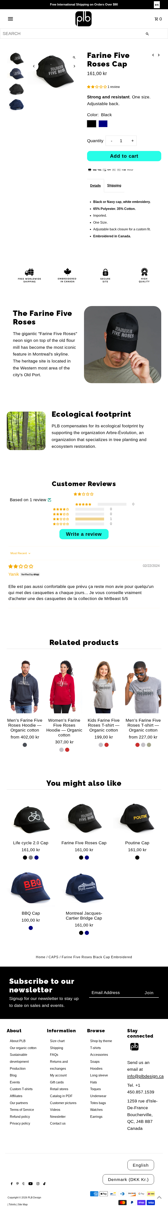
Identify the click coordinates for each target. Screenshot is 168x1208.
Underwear (98, 1096)
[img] (20, 566)
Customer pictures (63, 1103)
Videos (55, 1109)
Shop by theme (101, 1041)
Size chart (57, 1041)
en (157, 4)
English (141, 1165)
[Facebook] (11, 1184)
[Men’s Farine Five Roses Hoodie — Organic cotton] (25, 686)
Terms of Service (22, 1109)
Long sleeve (99, 1075)
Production (18, 1068)
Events (15, 1082)
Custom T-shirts (21, 1089)
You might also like (84, 783)
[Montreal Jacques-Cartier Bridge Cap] (84, 888)
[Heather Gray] (61, 750)
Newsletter (58, 1116)
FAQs (54, 1054)
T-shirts (95, 1048)
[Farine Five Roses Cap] (84, 818)
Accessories (99, 1054)
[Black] (25, 858)
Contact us (58, 1123)
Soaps (95, 1061)
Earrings (96, 1116)
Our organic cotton (23, 1048)
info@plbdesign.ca (145, 1076)
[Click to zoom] (74, 57)
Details (95, 185)
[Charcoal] (25, 745)
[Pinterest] (17, 1184)
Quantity (95, 140)
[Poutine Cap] (137, 818)
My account (58, 1075)
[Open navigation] (19, 19)
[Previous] (34, 66)
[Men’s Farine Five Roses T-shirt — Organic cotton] (143, 686)
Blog (13, 1075)
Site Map (23, 1204)
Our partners (19, 1103)
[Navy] (36, 858)
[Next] (74, 66)
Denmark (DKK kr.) (128, 1179)
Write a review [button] (84, 534)
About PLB (18, 1041)
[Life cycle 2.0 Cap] (31, 818)
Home (40, 957)
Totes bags (98, 1103)
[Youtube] (30, 1184)
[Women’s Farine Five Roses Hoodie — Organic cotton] (64, 686)
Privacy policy (20, 1123)
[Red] (67, 750)
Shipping (114, 185)
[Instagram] (37, 1184)
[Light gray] (31, 858)
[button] (97, 87)
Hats (93, 1082)
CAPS (54, 957)
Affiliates (16, 1096)
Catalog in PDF (61, 1096)
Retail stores (59, 1089)
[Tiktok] (43, 1184)
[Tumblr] (23, 1184)
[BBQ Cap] (31, 888)
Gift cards (57, 1082)
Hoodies (96, 1068)
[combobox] (84, 33)
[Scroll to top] (159, 1197)
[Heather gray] (101, 745)
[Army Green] (149, 745)
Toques (95, 1089)
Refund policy (20, 1116)
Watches (96, 1109)
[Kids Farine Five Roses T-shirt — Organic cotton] (104, 686)
